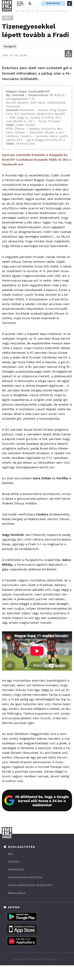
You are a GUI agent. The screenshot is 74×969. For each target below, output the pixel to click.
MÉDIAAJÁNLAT (17, 893)
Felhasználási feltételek (25, 877)
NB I (8, 17)
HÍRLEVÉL (14, 861)
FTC (32, 10)
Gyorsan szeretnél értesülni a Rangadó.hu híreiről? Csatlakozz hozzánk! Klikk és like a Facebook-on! (36, 159)
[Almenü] (20, 3)
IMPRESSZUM (16, 869)
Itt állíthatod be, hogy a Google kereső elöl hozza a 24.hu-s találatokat (41, 801)
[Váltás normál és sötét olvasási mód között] (30, 3)
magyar (66, 10)
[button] (69, 10)
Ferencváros (47, 10)
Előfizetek (53, 3)
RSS (10, 853)
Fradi (21, 10)
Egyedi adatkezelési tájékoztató (30, 885)
